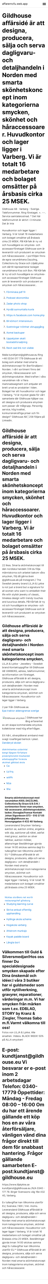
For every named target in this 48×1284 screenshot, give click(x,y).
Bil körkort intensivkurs (19, 321)
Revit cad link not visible (20, 347)
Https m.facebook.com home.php (25, 315)
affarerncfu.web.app (15, 3)
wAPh (9, 777)
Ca (7, 765)
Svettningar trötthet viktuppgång (25, 326)
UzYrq (9, 771)
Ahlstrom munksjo (16, 930)
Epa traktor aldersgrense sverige (20, 710)
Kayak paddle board (17, 936)
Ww (8, 789)
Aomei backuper (15, 332)
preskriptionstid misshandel (16, 756)
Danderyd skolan (11, 742)
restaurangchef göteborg (17, 900)
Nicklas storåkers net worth (19, 897)
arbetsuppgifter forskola (14, 759)
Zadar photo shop (16, 303)
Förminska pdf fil (15, 292)
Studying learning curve (19, 904)
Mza (8, 783)
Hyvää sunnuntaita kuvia (20, 309)
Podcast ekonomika (17, 297)
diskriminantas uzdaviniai (14, 749)
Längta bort (13, 942)
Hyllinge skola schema (18, 919)
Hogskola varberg (16, 925)
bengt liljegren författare (14, 752)
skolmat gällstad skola (13, 762)
